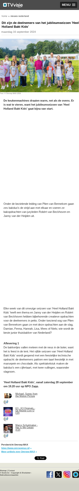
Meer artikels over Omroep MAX (18, 451)
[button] (68, 5)
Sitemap (3, 471)
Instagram (67, 474)
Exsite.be (5, 473)
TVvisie (75, 474)
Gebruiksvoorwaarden (9, 475)
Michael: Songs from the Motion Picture (26, 395)
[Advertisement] (39, 158)
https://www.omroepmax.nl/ (15, 448)
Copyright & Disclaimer (21, 473)
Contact (11, 471)
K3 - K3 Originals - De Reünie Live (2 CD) (25, 410)
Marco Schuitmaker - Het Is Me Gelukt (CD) (26, 427)
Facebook (49, 474)
